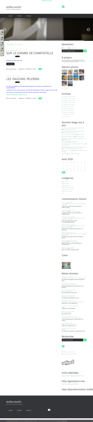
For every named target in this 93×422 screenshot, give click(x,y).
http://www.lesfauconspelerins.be (16, 94)
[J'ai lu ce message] (91, 420)
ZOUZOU (64, 242)
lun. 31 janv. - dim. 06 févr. (68, 112)
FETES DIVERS (65, 183)
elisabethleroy (74, 142)
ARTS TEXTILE (65, 181)
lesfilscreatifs (13, 7)
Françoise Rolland (66, 218)
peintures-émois (80, 136)
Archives (19, 16)
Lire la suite (10, 64)
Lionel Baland (65, 145)
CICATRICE (81, 134)
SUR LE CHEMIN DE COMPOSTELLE (29, 53)
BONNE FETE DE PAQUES (68, 296)
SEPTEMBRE (65, 142)
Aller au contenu (5, 3)
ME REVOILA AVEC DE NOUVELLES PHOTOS (73, 204)
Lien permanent (12, 69)
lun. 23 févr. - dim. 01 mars (68, 98)
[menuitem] (10, 16)
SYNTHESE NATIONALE (70, 129)
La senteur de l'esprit (74, 153)
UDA (63, 193)
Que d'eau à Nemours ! (67, 136)
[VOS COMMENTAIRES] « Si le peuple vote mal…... (74, 131)
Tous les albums (65, 88)
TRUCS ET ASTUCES (67, 191)
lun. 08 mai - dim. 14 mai (68, 106)
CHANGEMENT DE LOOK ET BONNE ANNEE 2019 (74, 234)
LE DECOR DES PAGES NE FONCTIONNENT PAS (74, 278)
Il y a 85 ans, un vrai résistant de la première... (73, 128)
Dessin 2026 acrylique (67, 291)
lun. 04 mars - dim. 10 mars (68, 102)
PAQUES (72, 248)
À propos (28, 16)
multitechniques (66, 185)
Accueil (10, 16)
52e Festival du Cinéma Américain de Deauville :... (74, 147)
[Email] (63, 6)
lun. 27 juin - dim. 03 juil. (68, 110)
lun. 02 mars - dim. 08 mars (68, 96)
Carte (65, 255)
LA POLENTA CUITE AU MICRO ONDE (71, 318)
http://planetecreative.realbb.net (70, 384)
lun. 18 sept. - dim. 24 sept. (68, 104)
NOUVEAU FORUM (73, 242)
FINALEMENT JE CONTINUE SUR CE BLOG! (73, 218)
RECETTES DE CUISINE (67, 187)
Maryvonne (65, 248)
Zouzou (64, 203)
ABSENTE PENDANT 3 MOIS (69, 324)
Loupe (2, 53)
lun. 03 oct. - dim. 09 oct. (68, 108)
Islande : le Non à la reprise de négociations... (73, 144)
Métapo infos (67, 140)
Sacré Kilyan (65, 211)
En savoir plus (64, 420)
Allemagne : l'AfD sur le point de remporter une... (74, 138)
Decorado (64, 153)
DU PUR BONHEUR (75, 211)
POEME (63, 329)
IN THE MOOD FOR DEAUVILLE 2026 (73, 148)
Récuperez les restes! (67, 150)
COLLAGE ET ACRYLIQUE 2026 (69, 284)
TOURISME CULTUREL (30, 69)
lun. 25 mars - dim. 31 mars (68, 100)
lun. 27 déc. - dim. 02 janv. (68, 114)
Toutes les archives (66, 116)
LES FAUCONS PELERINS (22, 79)
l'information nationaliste (70, 132)
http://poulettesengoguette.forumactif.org (73, 375)
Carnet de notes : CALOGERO (69, 134)
